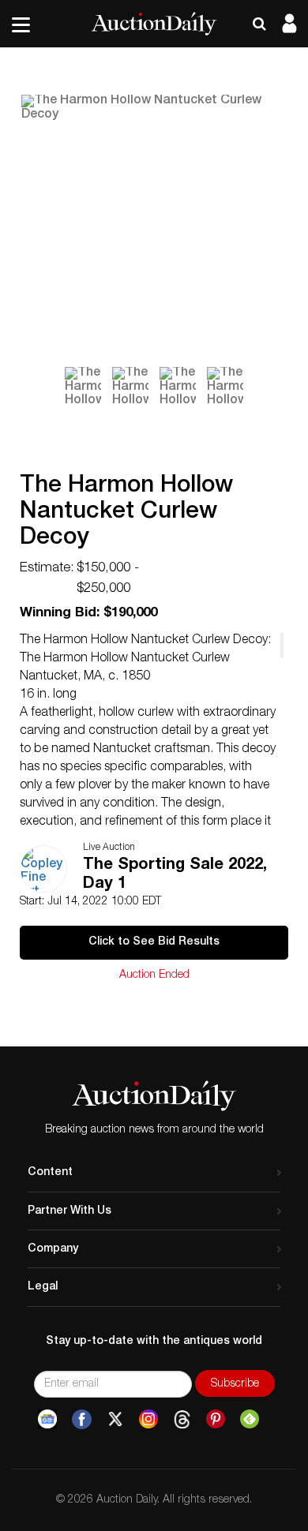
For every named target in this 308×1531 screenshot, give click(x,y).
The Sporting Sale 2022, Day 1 (175, 875)
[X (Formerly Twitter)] (115, 1419)
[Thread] (182, 1419)
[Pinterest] (215, 1419)
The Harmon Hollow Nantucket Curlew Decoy (126, 513)
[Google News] (47, 1419)
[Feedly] (249, 1419)
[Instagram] (148, 1419)
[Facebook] (82, 1419)
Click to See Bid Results (154, 942)
